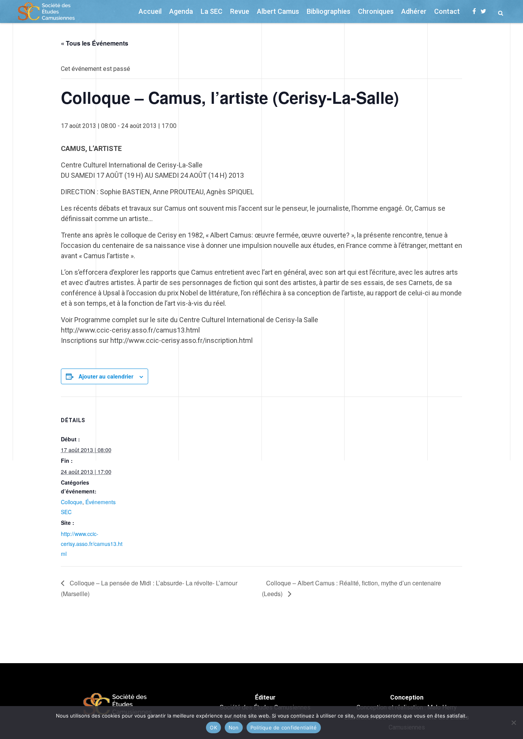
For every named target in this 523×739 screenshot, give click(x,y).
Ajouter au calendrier (105, 376)
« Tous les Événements (94, 43)
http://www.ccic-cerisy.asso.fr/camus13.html (92, 543)
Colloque (71, 502)
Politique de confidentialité (283, 727)
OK (213, 727)
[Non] (513, 722)
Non (234, 727)
